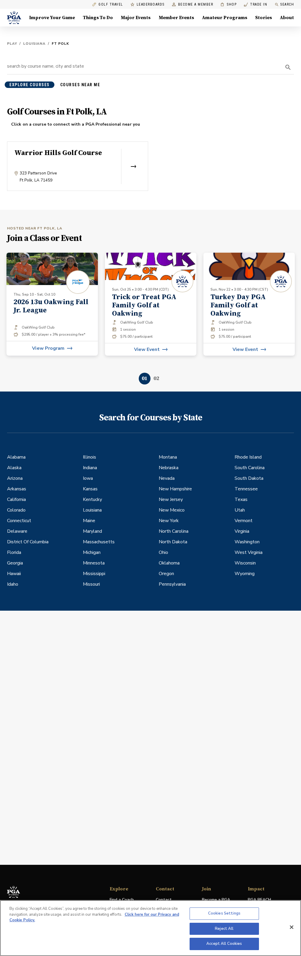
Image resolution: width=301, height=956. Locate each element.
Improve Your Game (52, 18)
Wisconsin (245, 563)
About (287, 18)
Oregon (166, 573)
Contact (164, 899)
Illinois (89, 457)
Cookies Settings (224, 913)
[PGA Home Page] (14, 17)
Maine (89, 520)
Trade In (255, 4)
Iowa (88, 478)
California (16, 499)
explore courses (29, 84)
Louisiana (34, 43)
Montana (168, 457)
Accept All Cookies (224, 943)
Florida (14, 552)
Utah (240, 510)
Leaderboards (151, 4)
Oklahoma (169, 563)
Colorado (16, 510)
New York (169, 520)
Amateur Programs (224, 18)
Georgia (15, 563)
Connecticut (19, 520)
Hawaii (14, 573)
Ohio (163, 552)
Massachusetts (99, 542)
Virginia (242, 531)
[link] (52, 304)
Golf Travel (110, 4)
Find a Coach (122, 899)
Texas (241, 499)
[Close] (291, 927)
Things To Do (98, 18)
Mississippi (94, 573)
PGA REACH (259, 900)
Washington (247, 542)
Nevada (167, 478)
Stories (263, 18)
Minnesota (94, 563)
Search (287, 4)
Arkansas (16, 489)
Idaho (12, 584)
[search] (288, 67)
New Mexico (172, 510)
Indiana (90, 467)
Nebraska (168, 467)
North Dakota (173, 542)
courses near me (80, 84)
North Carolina (173, 531)
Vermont (243, 520)
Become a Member (195, 4)
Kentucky (92, 499)
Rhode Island (248, 457)
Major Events (135, 18)
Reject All (224, 928)
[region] (150, 928)
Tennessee (246, 489)
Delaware (17, 531)
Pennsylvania (172, 584)
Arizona (15, 478)
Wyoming (245, 573)
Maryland (92, 531)
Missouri (91, 584)
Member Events (176, 18)
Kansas (90, 489)
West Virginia (248, 552)
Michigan (92, 552)
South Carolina (250, 467)
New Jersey (171, 499)
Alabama (16, 457)
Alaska (14, 467)
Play (12, 43)
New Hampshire (175, 489)
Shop (228, 4)
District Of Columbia (28, 542)
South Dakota (249, 478)
